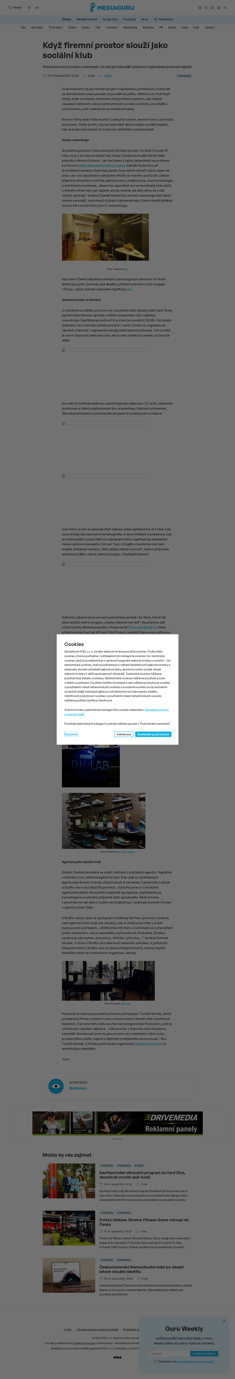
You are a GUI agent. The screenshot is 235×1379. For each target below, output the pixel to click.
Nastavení (71, 734)
